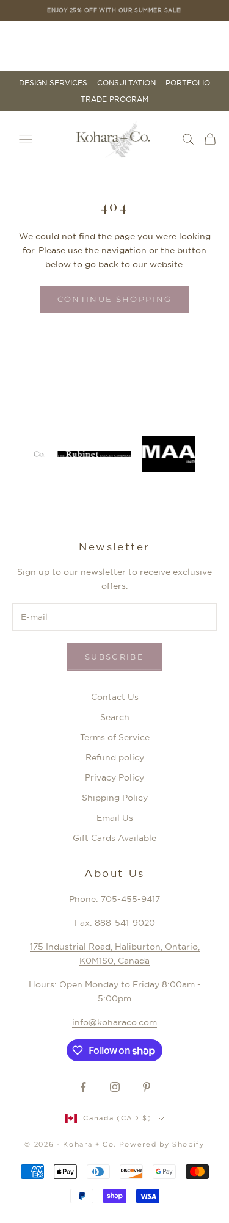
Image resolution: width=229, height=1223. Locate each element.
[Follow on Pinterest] (146, 1087)
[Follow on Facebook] (83, 1087)
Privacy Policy (114, 777)
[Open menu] (25, 139)
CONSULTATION (126, 83)
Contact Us (115, 696)
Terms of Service (115, 737)
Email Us (114, 817)
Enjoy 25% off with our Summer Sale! (114, 10)
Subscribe (114, 657)
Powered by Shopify (162, 1144)
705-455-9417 (130, 898)
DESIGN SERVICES (53, 83)
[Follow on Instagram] (115, 1087)
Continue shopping (114, 299)
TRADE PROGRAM (114, 99)
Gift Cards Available (114, 837)
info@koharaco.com (114, 1022)
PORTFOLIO (187, 83)
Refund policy (114, 757)
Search (114, 717)
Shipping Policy (115, 797)
